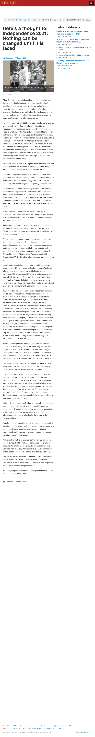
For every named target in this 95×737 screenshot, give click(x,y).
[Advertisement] (28, 600)
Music (50, 726)
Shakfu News (87, 732)
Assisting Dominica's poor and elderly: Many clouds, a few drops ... (72, 61)
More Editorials (64, 68)
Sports (43, 726)
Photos (64, 726)
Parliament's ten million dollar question (72, 55)
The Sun (15, 728)
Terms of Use (50, 728)
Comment (9, 58)
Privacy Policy (25, 728)
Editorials (36, 20)
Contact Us (60, 728)
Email (19, 58)
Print (27, 58)
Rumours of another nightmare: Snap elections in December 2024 (72, 32)
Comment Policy (37, 728)
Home (18, 20)
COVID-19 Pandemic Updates (23, 726)
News (37, 726)
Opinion (27, 20)
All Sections (73, 726)
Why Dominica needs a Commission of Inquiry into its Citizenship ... (72, 40)
